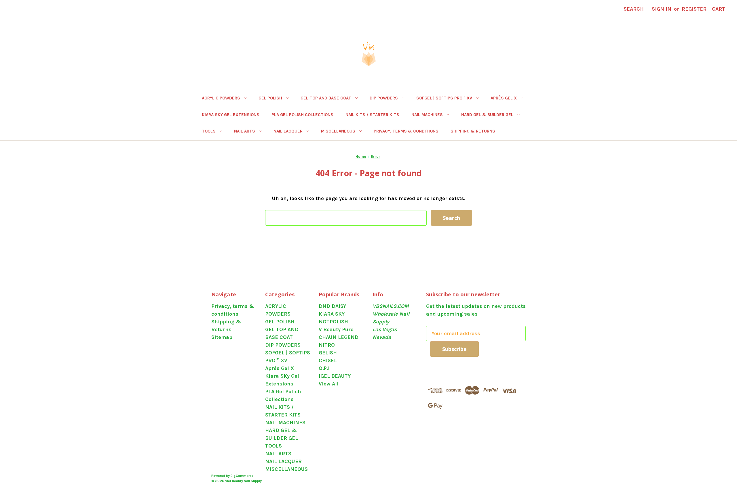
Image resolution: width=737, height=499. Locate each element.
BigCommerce (242, 476)
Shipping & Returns (473, 131)
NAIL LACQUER (288, 131)
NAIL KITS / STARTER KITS (372, 114)
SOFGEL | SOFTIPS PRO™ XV (444, 98)
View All (329, 384)
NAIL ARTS (244, 131)
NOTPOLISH (333, 321)
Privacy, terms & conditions (406, 131)
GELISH (328, 353)
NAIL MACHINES (427, 114)
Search (634, 9)
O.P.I (324, 368)
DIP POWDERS (384, 98)
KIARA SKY (332, 314)
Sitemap (221, 337)
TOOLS (209, 131)
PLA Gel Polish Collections (302, 114)
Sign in (661, 9)
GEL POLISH (270, 98)
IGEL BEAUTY (335, 376)
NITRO (327, 345)
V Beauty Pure (336, 329)
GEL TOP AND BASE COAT (326, 98)
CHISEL (328, 360)
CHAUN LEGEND (338, 337)
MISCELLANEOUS (338, 131)
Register (694, 9)
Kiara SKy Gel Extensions (230, 114)
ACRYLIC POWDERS (221, 98)
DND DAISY (332, 306)
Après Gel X (504, 98)
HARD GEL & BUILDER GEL (487, 114)
